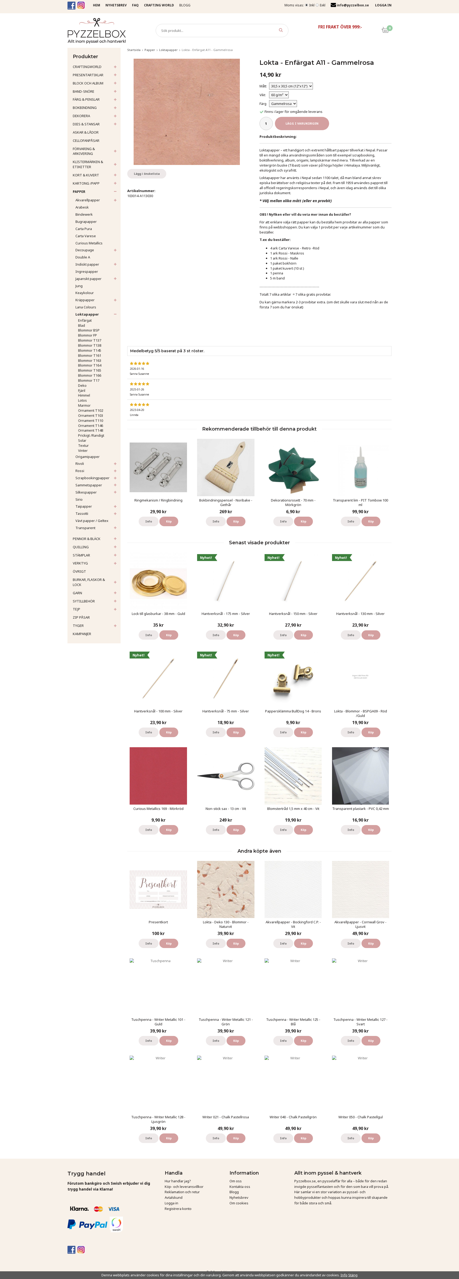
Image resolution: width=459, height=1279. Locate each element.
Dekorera (81, 115)
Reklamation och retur (182, 1191)
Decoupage (84, 250)
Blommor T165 (89, 370)
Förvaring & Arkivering (84, 151)
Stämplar (81, 555)
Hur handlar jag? (178, 1181)
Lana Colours (85, 307)
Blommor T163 (89, 360)
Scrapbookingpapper (92, 477)
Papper (79, 191)
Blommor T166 (89, 375)
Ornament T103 (90, 415)
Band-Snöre (83, 91)
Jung (79, 285)
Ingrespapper (86, 271)
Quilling (81, 547)
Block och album (88, 83)
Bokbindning (85, 107)
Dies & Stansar (86, 124)
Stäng (353, 1275)
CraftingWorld (87, 66)
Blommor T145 (89, 350)
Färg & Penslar (86, 99)
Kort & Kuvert (86, 175)
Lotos (82, 400)
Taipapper (83, 506)
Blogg (184, 5)
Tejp (76, 609)
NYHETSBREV (116, 5)
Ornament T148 (90, 430)
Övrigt (79, 571)
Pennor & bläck (86, 538)
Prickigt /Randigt (91, 435)
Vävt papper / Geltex (91, 520)
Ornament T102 (90, 410)
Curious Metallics (89, 243)
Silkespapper (86, 492)
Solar (82, 440)
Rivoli (79, 463)
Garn (77, 592)
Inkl (311, 5)
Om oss (236, 1181)
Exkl (322, 5)
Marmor (84, 405)
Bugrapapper (86, 221)
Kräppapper (85, 300)
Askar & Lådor (86, 132)
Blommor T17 (88, 380)
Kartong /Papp (86, 183)
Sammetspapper (88, 485)
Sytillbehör (84, 601)
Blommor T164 (89, 365)
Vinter (83, 450)
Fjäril (81, 390)
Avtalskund (173, 1197)
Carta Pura (83, 228)
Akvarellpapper (87, 200)
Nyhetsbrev (239, 1197)
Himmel (84, 395)
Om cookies (239, 1203)
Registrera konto (178, 1208)
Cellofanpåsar (86, 140)
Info (148, 521)
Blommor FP (87, 335)
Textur (83, 445)
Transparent (85, 527)
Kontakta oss (240, 1186)
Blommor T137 (89, 340)
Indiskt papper (87, 264)
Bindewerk (84, 214)
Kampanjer (82, 633)
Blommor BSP (89, 330)
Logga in (171, 1203)
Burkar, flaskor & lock (89, 582)
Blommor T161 (89, 355)
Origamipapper (87, 456)
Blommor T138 (89, 345)
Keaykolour (84, 292)
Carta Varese (85, 235)
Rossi (79, 470)
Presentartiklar (88, 75)
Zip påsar (81, 617)
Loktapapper (87, 314)
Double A (82, 257)
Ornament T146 (90, 425)
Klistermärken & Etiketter (88, 164)
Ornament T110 (90, 420)
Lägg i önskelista (147, 174)
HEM (96, 5)
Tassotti (81, 513)
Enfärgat (85, 320)
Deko (82, 385)
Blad (81, 325)
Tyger (78, 625)
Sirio (79, 499)
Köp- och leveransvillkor (184, 1186)
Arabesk (82, 207)
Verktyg (80, 563)
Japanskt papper (88, 278)
